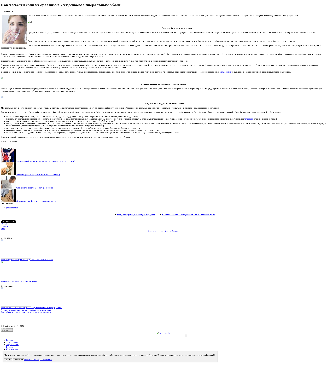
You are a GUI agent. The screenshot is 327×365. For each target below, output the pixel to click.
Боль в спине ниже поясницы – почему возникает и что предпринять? (31, 308)
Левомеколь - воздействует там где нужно (19, 281)
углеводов (248, 119)
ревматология (12, 208)
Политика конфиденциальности (38, 359)
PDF (3, 229)
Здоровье (159, 231)
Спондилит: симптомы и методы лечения (34, 188)
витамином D (226, 72)
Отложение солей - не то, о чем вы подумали (36, 201)
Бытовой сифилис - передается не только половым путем (188, 214)
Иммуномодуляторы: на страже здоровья (136, 214)
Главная (151, 231)
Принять (8, 360)
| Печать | (5, 226)
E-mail (4, 224)
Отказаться (18, 360)
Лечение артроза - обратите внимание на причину (38, 174)
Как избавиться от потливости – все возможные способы (26, 312)
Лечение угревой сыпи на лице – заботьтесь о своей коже (26, 310)
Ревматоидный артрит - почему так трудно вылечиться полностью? (45, 161)
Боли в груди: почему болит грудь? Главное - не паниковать (27, 259)
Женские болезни (171, 231)
